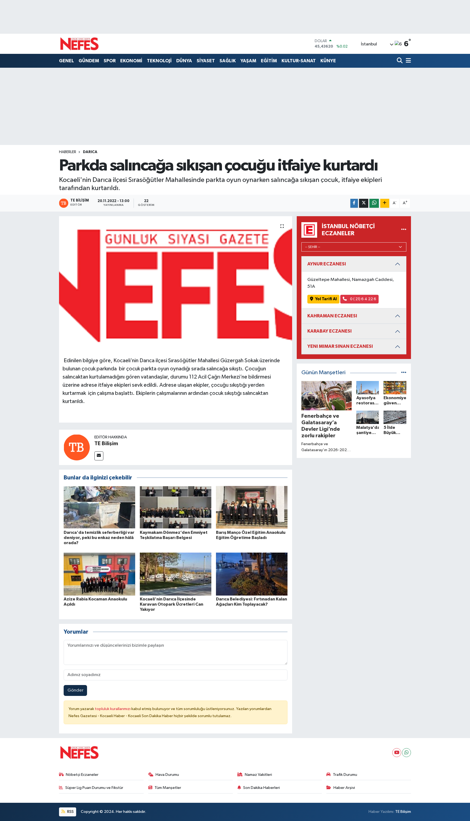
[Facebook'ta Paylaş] (354, 203)
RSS (70, 812)
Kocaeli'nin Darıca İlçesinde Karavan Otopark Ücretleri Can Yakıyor (171, 604)
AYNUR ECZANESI (326, 264)
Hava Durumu (167, 775)
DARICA (90, 152)
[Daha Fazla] (384, 203)
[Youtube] (396, 752)
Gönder (75, 690)
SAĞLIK (227, 60)
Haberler (67, 152)
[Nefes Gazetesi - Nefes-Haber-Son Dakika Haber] (79, 44)
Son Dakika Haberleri (261, 788)
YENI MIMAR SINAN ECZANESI (340, 346)
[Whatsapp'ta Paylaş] (374, 203)
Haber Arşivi (344, 788)
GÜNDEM (89, 60)
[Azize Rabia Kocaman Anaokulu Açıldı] (99, 574)
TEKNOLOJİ (159, 60)
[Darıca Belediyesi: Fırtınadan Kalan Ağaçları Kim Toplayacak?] (251, 574)
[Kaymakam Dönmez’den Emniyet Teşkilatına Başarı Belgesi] (175, 507)
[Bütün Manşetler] (403, 372)
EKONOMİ (131, 60)
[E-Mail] (98, 455)
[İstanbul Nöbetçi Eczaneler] (403, 230)
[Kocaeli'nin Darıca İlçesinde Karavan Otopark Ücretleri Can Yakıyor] (175, 574)
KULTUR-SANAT (299, 60)
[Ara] (400, 61)
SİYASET (206, 60)
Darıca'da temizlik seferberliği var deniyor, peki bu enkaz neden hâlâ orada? (99, 537)
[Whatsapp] (406, 752)
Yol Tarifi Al (326, 299)
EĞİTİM (269, 60)
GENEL (66, 60)
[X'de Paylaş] (363, 203)
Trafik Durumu (345, 775)
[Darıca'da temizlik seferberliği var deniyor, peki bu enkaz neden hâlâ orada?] (99, 507)
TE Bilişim (106, 443)
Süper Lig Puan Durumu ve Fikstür (94, 788)
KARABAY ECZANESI (329, 331)
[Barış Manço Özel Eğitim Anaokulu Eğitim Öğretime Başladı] (251, 507)
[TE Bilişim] (77, 447)
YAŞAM (248, 60)
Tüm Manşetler (167, 788)
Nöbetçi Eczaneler (82, 775)
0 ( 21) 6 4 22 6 (362, 299)
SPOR (110, 60)
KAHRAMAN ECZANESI (332, 316)
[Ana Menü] (407, 61)
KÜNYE (328, 60)
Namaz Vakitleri (258, 775)
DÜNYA (184, 60)
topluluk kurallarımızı (113, 709)
